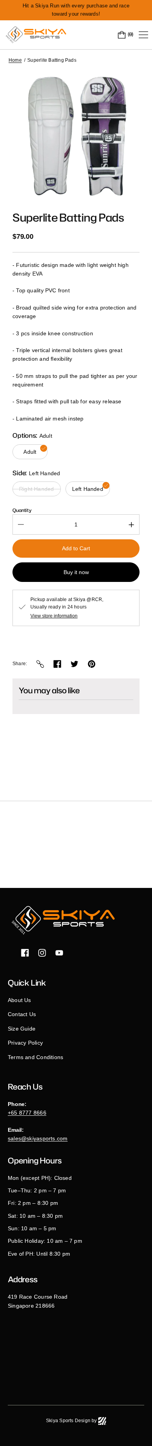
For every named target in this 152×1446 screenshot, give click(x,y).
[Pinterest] (91, 664)
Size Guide (21, 1028)
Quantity (22, 510)
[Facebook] (57, 664)
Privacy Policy (25, 1043)
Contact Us (22, 1014)
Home (15, 60)
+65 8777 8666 (27, 1113)
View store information (54, 616)
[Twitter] (74, 664)
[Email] (40, 664)
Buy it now (76, 572)
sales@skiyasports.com (37, 1138)
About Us (19, 1000)
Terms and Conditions (35, 1057)
